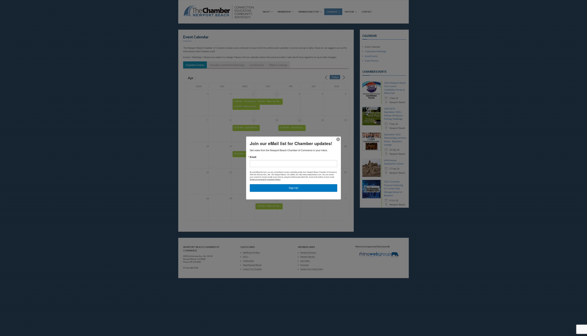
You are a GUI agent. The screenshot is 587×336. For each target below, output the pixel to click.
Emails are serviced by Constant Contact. (265, 179)
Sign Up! (293, 188)
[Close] (338, 139)
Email (253, 157)
